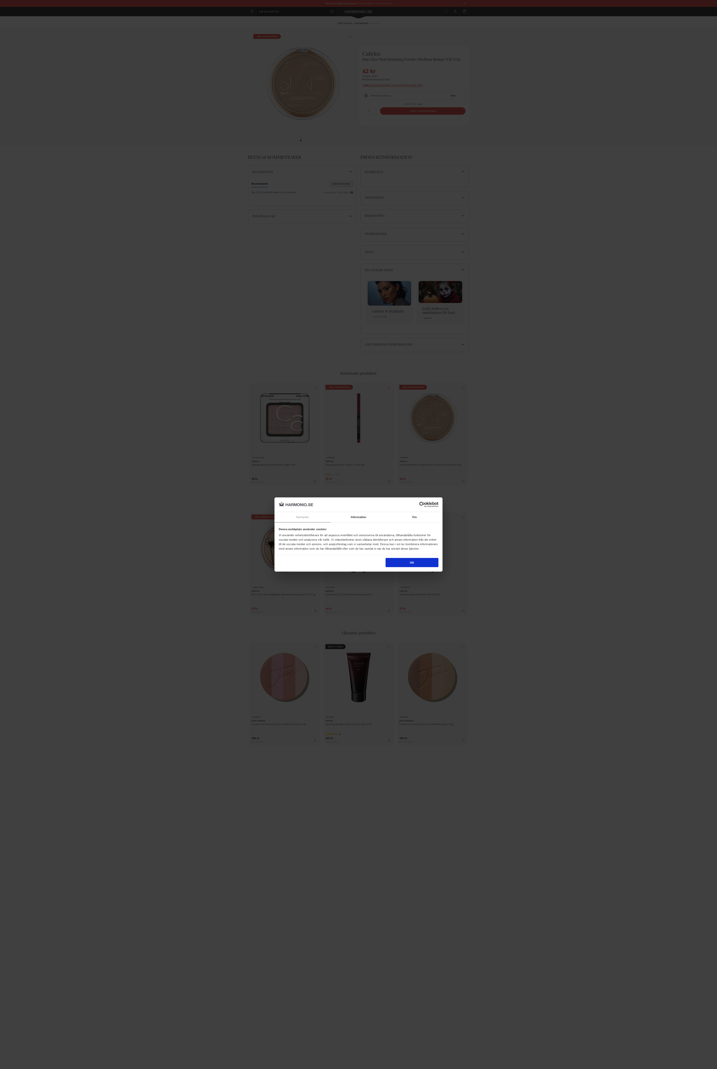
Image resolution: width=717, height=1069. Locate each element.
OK (412, 562)
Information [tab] (358, 516)
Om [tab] (414, 516)
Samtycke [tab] (302, 516)
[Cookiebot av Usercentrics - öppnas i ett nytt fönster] (422, 504)
